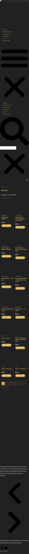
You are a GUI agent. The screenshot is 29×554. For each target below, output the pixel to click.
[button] (14, 73)
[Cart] (27, 180)
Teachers (6, 36)
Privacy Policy (4, 551)
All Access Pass (8, 31)
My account (7, 40)
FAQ (5, 38)
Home (5, 29)
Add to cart (6, 225)
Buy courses (7, 34)
